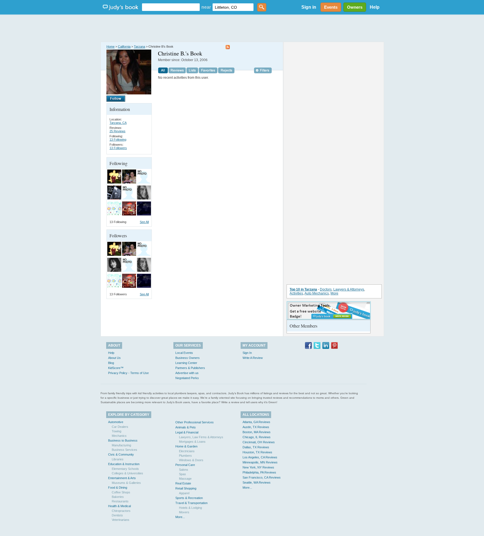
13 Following (118, 139)
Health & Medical (119, 506)
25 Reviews (117, 131)
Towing (116, 431)
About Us (114, 357)
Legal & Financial (186, 432)
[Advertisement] (242, 28)
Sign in (308, 7)
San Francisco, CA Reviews (262, 477)
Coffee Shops (121, 492)
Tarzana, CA (118, 122)
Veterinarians (120, 519)
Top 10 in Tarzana (303, 289)
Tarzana (139, 46)
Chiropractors (121, 510)
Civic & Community (121, 454)
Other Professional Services (194, 422)
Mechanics (119, 435)
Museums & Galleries (126, 482)
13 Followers (118, 148)
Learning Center (186, 363)
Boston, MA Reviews (257, 432)
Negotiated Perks (187, 378)
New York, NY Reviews (258, 467)
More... (180, 517)
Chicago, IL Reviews (257, 437)
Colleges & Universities (127, 473)
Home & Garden (186, 446)
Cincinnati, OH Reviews (259, 442)
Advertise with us (187, 373)
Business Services (124, 449)
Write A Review (253, 357)
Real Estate (183, 483)
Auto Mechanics (316, 293)
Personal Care (185, 465)
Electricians (187, 451)
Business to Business (123, 440)
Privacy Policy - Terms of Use (128, 373)
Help (375, 7)
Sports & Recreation (189, 498)
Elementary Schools (125, 468)
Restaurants (120, 501)
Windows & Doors (191, 460)
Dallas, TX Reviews (256, 447)
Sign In (247, 352)
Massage (185, 478)
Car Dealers (120, 426)
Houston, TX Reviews (257, 452)
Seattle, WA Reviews (257, 482)
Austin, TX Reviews (256, 427)
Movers (184, 512)
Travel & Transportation (191, 503)
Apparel (184, 493)
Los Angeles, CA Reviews (260, 457)
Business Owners (187, 357)
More (334, 293)
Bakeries (118, 496)
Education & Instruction (123, 464)
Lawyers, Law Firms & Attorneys (201, 437)
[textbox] (171, 7)
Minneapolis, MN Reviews (260, 462)
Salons (183, 469)
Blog (111, 363)
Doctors (326, 289)
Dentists (117, 515)
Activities (296, 293)
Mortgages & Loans (192, 441)
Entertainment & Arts (122, 478)
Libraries (118, 459)
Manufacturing (121, 445)
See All (144, 222)
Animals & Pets (185, 427)
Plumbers (185, 455)
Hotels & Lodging (190, 507)
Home (110, 46)
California (124, 46)
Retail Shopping (185, 488)
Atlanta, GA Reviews (256, 422)
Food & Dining (117, 487)
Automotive (115, 422)
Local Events (184, 352)
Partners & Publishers (190, 368)
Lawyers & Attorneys (348, 289)
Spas (182, 474)
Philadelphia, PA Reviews (259, 472)
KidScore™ (116, 368)
